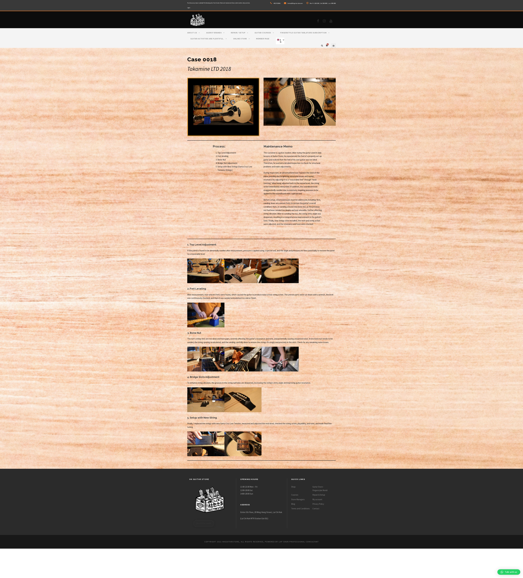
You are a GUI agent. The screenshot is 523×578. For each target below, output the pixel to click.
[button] (508, 572)
